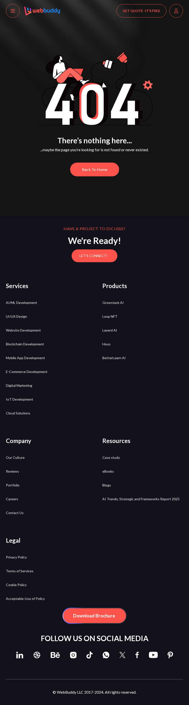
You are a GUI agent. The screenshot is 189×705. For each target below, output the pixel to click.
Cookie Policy (16, 585)
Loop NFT (109, 316)
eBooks (108, 471)
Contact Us (15, 513)
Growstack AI (113, 302)
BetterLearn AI (114, 358)
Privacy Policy (16, 557)
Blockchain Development (25, 344)
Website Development (23, 330)
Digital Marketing (19, 385)
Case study (111, 457)
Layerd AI (109, 330)
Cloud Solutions (18, 413)
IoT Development (19, 399)
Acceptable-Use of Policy (25, 598)
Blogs (106, 485)
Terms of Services (19, 571)
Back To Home (94, 169)
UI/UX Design (16, 316)
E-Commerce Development (26, 372)
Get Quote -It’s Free (141, 11)
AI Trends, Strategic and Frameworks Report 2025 (141, 499)
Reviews (12, 471)
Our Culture (15, 457)
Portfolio (12, 485)
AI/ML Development (21, 302)
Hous (106, 344)
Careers (12, 499)
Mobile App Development (25, 358)
